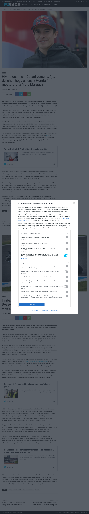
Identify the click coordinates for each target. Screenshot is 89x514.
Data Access (44, 310)
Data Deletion (34, 310)
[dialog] (44, 257)
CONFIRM (32, 304)
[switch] (66, 237)
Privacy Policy (54, 310)
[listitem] (44, 233)
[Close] (74, 203)
